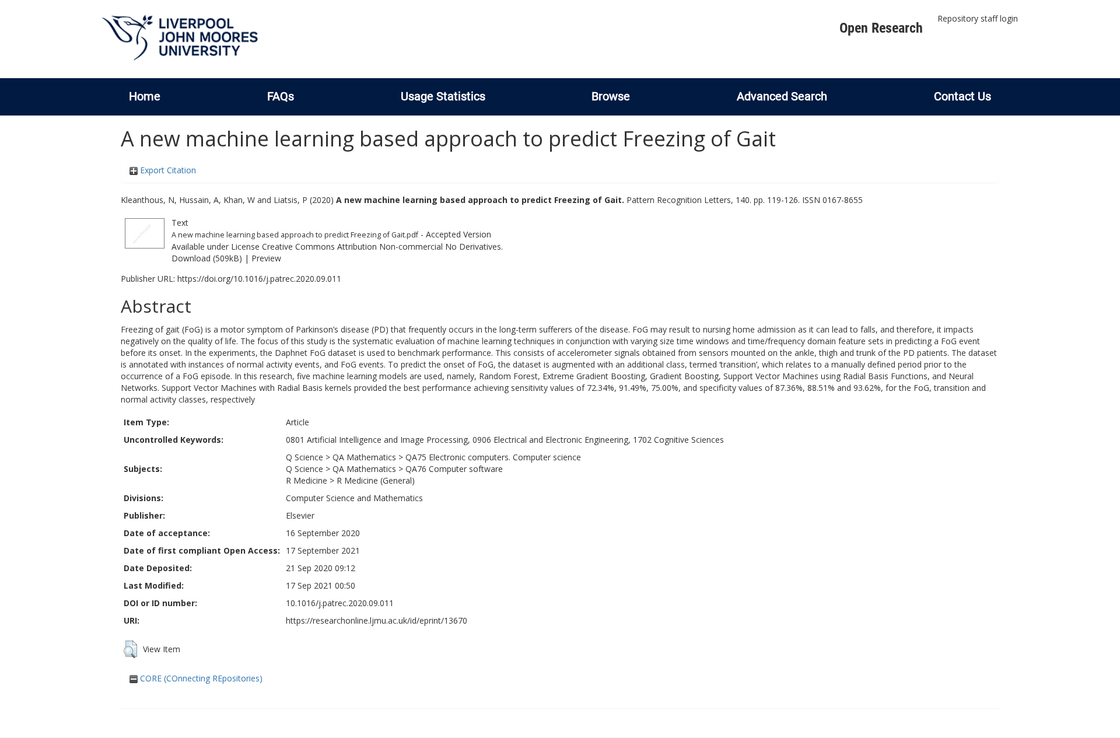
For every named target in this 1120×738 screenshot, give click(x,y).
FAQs (280, 96)
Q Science (304, 457)
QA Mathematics (364, 457)
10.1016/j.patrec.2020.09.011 (340, 602)
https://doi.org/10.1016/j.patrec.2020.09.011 (259, 278)
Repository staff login (977, 18)
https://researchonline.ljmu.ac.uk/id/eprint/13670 (376, 620)
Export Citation (167, 170)
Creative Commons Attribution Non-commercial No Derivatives (381, 246)
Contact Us (962, 96)
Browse (611, 96)
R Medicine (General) (376, 480)
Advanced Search (782, 96)
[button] (130, 649)
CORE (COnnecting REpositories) (200, 678)
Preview (266, 258)
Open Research (881, 28)
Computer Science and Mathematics (354, 497)
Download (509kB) (207, 258)
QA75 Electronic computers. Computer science (493, 457)
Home (144, 96)
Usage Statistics (443, 96)
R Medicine (306, 480)
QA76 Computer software (454, 468)
